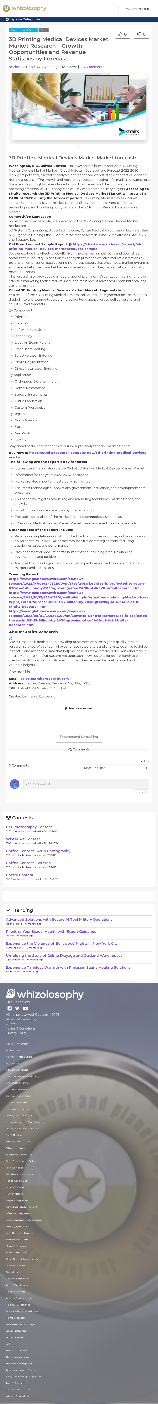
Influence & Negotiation (19, 1213)
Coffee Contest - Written (28, 863)
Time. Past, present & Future (21, 1369)
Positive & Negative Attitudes (22, 1311)
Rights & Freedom (16, 1317)
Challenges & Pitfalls (17, 1082)
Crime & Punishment (17, 1102)
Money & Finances (16, 1246)
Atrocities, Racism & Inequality (22, 1076)
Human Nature (14, 1193)
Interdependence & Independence (24, 1219)
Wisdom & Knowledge (18, 1396)
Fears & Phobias (14, 1167)
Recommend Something (79, 737)
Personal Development (18, 1298)
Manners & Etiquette (17, 1239)
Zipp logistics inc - (16, 959)
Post (142, 792)
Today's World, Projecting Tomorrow (26, 1376)
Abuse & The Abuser (17, 1043)
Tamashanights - (16, 947)
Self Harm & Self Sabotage (20, 1324)
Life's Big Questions (16, 1226)
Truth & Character (16, 1383)
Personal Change (15, 1291)
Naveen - (11, 935)
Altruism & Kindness (17, 1069)
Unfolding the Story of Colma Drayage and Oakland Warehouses (64, 956)
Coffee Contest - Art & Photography (38, 851)
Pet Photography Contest (29, 827)
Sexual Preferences (16, 1330)
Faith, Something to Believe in (22, 1161)
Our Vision (14, 1024)
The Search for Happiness (20, 1363)
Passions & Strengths (17, 1278)
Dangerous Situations (18, 1108)
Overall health (14, 1272)
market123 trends (22, 67)
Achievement (13, 1050)
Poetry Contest (19, 875)
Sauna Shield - (14, 971)
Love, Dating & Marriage (19, 1232)
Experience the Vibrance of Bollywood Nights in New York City (62, 943)
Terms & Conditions (20, 1028)
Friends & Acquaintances (19, 1174)
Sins (8, 1343)
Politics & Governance (18, 1304)
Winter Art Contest (23, 839)
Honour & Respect (16, 1187)
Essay (43, 30)
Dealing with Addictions (19, 1115)
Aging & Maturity (15, 1063)
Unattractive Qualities (18, 1389)
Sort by (144, 761)
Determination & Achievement (23, 1128)
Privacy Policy (16, 1033)
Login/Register (136, 9)
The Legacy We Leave (17, 1356)
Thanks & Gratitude (16, 1350)
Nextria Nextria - (15, 923)
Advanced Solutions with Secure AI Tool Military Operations (59, 919)
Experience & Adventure (19, 1154)
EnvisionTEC (120, 230)
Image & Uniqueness (17, 1200)
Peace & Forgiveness (17, 1285)
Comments (94, 67)
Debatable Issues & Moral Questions (25, 1122)
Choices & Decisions (16, 1089)
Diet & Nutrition (14, 1135)
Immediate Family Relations (21, 1206)
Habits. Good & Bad (16, 1180)
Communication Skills (18, 1095)
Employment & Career (23, 30)
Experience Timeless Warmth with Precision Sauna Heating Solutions (68, 967)
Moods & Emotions (16, 1252)
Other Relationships (17, 1265)
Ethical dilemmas (15, 1148)
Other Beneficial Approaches (22, 1259)
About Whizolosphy (21, 1019)
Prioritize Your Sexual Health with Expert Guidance (51, 932)
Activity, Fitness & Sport (19, 1056)
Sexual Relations (15, 1337)
